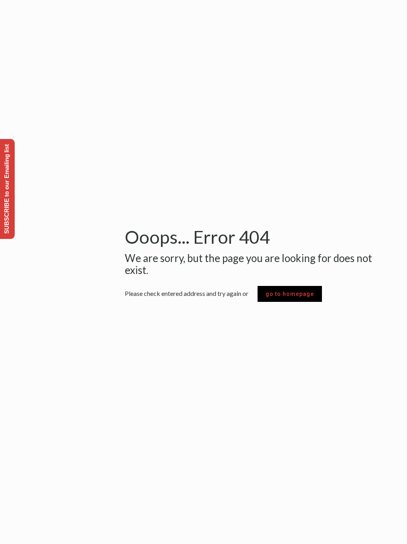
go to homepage (290, 294)
